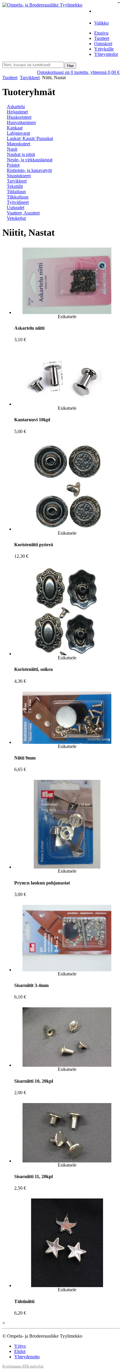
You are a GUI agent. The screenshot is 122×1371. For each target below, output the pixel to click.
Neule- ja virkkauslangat (29, 159)
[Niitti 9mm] (67, 742)
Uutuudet (15, 207)
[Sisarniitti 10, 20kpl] (67, 1065)
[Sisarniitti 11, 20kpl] (67, 1160)
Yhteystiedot (106, 54)
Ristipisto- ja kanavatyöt (29, 170)
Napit (12, 149)
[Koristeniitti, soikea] (66, 653)
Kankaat (15, 127)
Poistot (13, 164)
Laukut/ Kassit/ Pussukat (30, 138)
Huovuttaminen (21, 122)
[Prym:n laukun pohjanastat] (67, 866)
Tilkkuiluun (17, 196)
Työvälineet (18, 202)
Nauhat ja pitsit (21, 154)
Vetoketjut (16, 218)
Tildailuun (16, 191)
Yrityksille (104, 48)
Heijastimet (17, 111)
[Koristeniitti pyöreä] (66, 528)
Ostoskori (103, 43)
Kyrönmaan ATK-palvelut (23, 1366)
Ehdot (19, 1351)
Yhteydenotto (27, 1356)
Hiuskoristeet (19, 117)
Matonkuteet (18, 143)
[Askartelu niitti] (67, 312)
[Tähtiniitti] (67, 1285)
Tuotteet (101, 38)
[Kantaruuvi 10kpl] (67, 403)
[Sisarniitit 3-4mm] (67, 969)
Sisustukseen (19, 175)
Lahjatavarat (18, 133)
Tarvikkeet (30, 77)
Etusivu (101, 32)
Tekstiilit (15, 186)
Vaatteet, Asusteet (23, 212)
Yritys (20, 1346)
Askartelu (16, 106)
